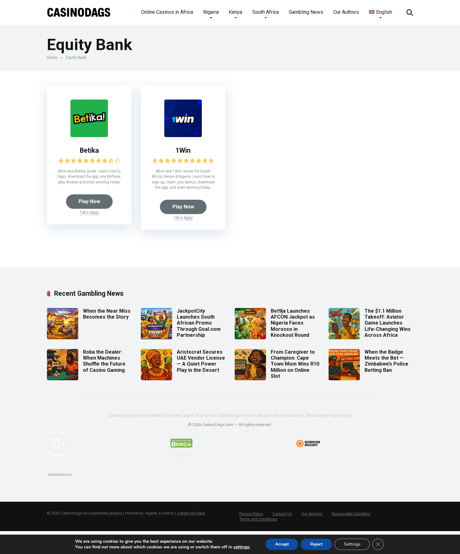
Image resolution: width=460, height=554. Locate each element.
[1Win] (183, 135)
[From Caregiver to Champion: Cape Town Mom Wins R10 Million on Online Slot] (250, 379)
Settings (352, 544)
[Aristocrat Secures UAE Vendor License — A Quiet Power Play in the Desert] (156, 379)
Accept (282, 544)
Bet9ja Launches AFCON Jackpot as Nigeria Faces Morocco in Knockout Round (293, 323)
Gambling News (306, 12)
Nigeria (211, 12)
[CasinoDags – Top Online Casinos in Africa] (79, 10)
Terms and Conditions (258, 519)
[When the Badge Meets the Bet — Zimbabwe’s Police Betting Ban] (344, 379)
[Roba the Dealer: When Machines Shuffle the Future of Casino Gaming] (62, 379)
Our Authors (346, 12)
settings (241, 547)
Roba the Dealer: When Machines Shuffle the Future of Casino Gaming (104, 361)
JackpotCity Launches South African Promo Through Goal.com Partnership (199, 323)
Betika (89, 150)
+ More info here (191, 513)
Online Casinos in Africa (167, 12)
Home (52, 57)
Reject (316, 544)
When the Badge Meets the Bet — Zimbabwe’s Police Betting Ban (386, 361)
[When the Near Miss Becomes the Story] (62, 338)
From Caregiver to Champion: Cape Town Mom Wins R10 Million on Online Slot (295, 364)
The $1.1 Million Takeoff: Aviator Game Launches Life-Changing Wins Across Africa (388, 323)
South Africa (265, 12)
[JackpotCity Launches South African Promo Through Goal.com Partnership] (156, 338)
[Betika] (89, 135)
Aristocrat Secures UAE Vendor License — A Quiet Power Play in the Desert (201, 361)
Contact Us (282, 514)
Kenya (235, 12)
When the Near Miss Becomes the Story (106, 314)
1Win (183, 150)
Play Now (89, 201)
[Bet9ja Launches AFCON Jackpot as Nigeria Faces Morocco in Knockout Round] (250, 338)
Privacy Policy (251, 514)
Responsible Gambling (351, 514)
